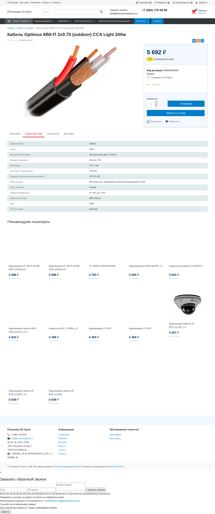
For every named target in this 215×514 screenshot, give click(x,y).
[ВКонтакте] (194, 41)
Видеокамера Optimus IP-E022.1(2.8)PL (61, 393)
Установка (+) (161, 77)
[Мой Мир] (202, 41)
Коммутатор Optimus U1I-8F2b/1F (186, 266)
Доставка (24, 2)
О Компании (12, 2)
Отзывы (62, 450)
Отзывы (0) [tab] (53, 133)
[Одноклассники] (198, 41)
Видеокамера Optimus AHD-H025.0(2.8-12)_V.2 (23, 330)
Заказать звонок (118, 10)
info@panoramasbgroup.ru (123, 13)
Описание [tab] (15, 133)
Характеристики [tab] (33, 133)
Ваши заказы (115, 438)
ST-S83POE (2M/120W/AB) (102, 266)
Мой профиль (116, 435)
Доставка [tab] (69, 133)
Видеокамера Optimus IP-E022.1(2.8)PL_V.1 (21, 393)
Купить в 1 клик (175, 113)
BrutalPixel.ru (118, 466)
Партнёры (140, 21)
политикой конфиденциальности (62, 501)
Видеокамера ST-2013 (100, 328)
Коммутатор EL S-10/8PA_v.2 (63, 328)
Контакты (57, 2)
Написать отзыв (25, 40)
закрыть (5, 511)
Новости (46, 2)
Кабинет (202, 2)
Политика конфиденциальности (68, 466)
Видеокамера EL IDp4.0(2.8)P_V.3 (145, 266)
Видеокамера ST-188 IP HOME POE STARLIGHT (24, 268)
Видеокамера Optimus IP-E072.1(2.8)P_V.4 (182, 325)
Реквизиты (35, 2)
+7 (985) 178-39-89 (154, 10)
